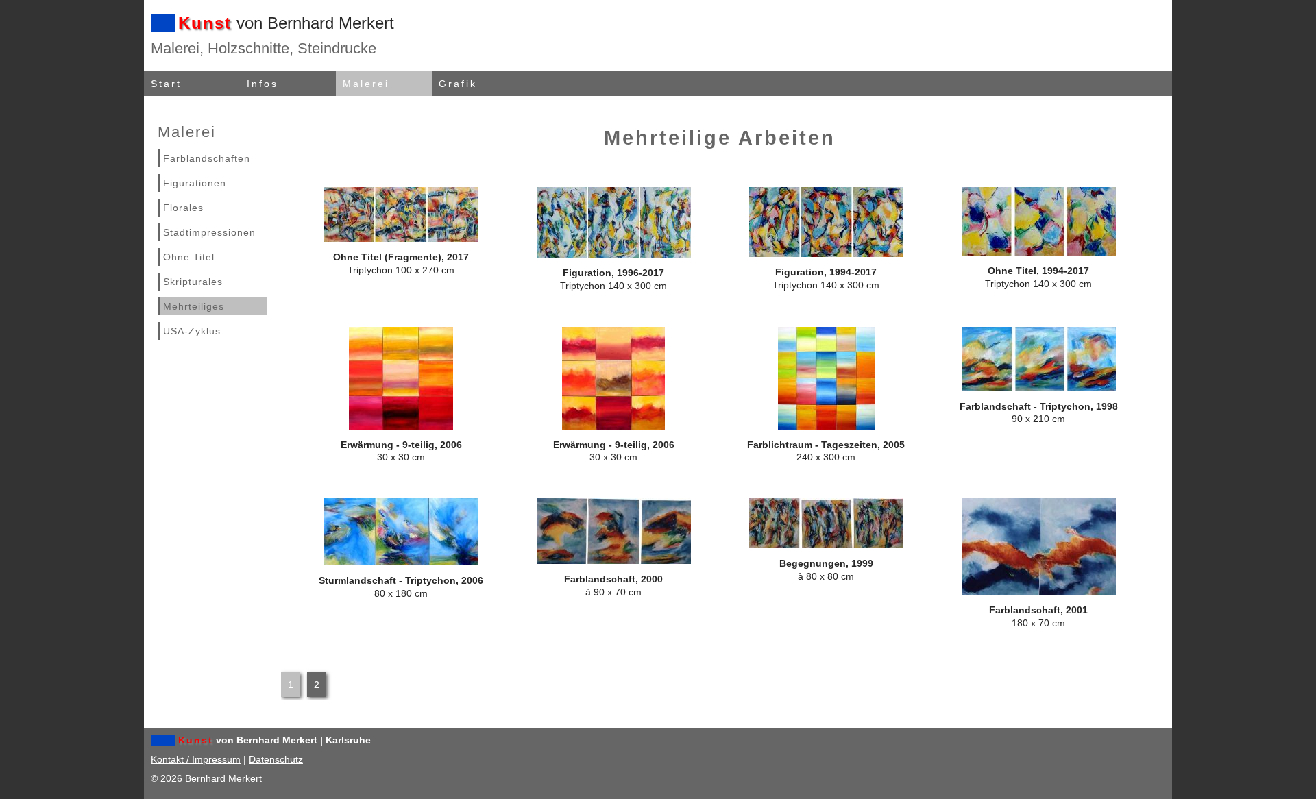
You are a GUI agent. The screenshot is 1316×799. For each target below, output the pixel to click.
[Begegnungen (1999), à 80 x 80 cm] (826, 544)
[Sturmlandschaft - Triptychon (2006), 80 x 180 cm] (401, 561)
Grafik (458, 83)
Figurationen (194, 182)
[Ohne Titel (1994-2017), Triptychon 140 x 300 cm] (1039, 252)
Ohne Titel (189, 256)
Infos (262, 83)
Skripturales (193, 281)
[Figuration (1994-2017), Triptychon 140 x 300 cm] (826, 253)
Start (166, 83)
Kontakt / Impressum (196, 759)
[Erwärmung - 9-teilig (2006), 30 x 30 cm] (401, 426)
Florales (183, 207)
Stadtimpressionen (209, 232)
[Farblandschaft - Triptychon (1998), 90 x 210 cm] (1039, 387)
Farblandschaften (206, 158)
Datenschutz (276, 759)
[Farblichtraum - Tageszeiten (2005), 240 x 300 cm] (826, 426)
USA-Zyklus (192, 330)
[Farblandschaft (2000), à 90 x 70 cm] (614, 560)
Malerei (366, 83)
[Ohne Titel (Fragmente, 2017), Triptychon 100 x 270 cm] (401, 238)
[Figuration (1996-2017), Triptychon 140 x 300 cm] (614, 254)
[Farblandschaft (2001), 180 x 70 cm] (1039, 591)
